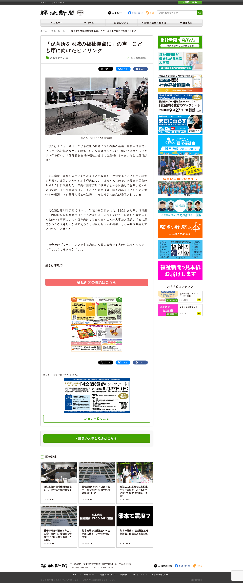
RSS (152, 13)
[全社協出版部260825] (180, 91)
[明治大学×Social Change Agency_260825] (180, 111)
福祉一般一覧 (58, 31)
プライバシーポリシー (159, 575)
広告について (121, 22)
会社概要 (124, 575)
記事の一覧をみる (96, 418)
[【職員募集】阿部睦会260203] (180, 195)
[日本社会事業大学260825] (180, 132)
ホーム (43, 2)
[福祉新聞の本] (180, 237)
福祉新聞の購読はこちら (96, 282)
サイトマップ (58, 2)
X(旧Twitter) (119, 13)
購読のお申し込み (107, 575)
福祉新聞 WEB (61, 12)
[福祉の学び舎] (180, 257)
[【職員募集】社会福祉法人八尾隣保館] (180, 216)
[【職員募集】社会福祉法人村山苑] (180, 174)
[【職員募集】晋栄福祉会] (180, 153)
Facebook (137, 13)
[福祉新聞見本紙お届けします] (180, 278)
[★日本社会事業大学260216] (180, 70)
